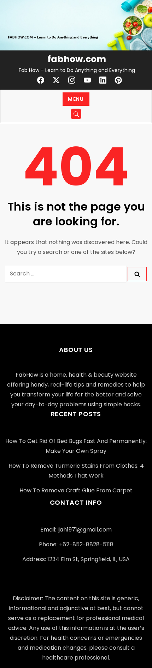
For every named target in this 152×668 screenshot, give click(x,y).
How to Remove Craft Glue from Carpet (76, 490)
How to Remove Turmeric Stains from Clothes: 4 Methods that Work (76, 471)
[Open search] (76, 114)
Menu (76, 99)
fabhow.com (76, 59)
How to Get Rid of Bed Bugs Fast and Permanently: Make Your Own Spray (76, 446)
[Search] (137, 274)
